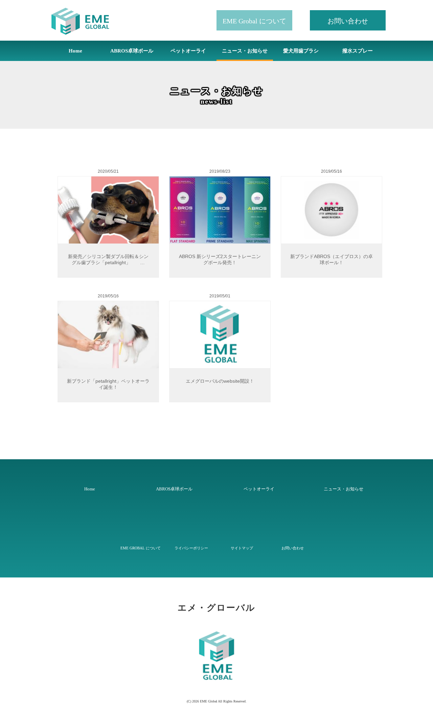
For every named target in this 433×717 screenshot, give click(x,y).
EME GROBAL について (140, 548)
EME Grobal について (254, 21)
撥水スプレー (357, 51)
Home (75, 51)
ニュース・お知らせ (245, 51)
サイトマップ (242, 548)
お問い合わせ (347, 21)
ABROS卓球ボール (131, 51)
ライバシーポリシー (191, 548)
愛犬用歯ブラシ (301, 51)
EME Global (208, 701)
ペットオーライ (188, 51)
